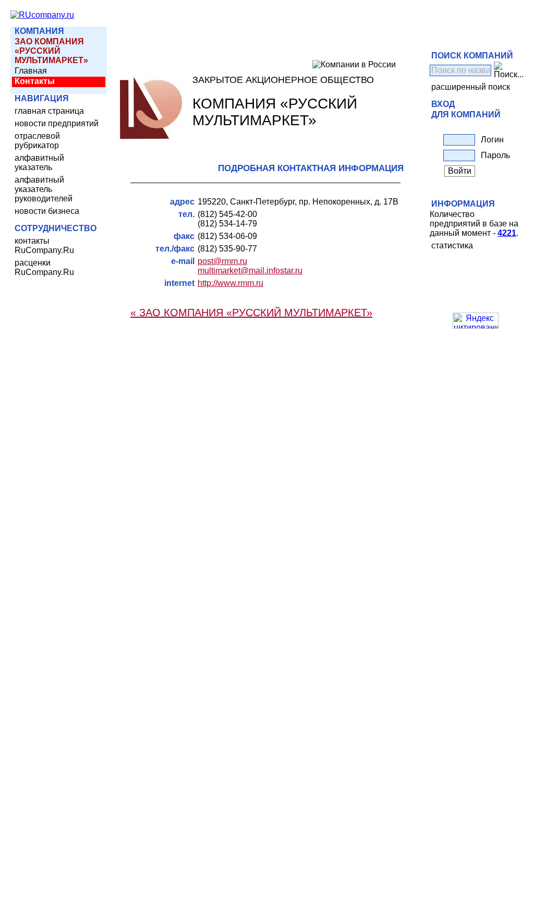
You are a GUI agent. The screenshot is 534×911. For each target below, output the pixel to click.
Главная (31, 70)
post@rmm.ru (222, 261)
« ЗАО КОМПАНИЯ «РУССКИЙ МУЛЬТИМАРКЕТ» (251, 312)
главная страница (49, 110)
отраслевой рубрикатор (37, 140)
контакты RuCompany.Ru (44, 245)
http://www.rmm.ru (230, 283)
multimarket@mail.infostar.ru (250, 270)
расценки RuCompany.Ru (44, 267)
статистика (452, 245)
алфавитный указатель (39, 162)
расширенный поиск (470, 86)
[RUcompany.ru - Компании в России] (42, 14)
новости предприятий (57, 123)
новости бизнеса (47, 211)
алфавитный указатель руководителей (43, 189)
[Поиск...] (509, 70)
